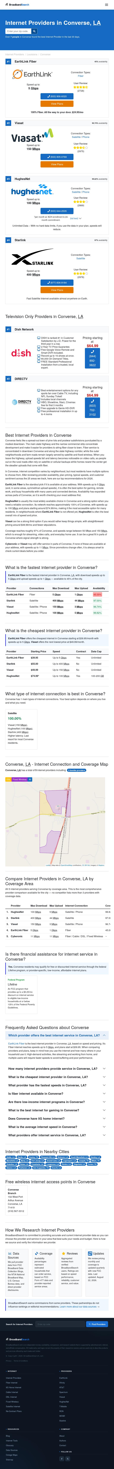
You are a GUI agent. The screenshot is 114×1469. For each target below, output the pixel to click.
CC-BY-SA (86, 865)
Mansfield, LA (12, 1160)
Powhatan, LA (24, 1167)
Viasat (10, 606)
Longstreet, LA (52, 1164)
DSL (9, 779)
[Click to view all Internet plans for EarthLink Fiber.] (32, 73)
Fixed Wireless (20, 779)
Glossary (10, 1445)
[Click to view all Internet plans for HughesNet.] (32, 190)
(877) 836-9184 (58, 282)
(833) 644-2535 (58, 211)
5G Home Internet (13, 1387)
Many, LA (24, 1160)
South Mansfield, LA (79, 1157)
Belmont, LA (63, 1157)
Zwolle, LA (22, 1157)
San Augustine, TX (41, 1167)
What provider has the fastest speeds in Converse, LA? (47, 1085)
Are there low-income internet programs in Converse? (46, 1102)
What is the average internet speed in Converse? (42, 1127)
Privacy (8, 1360)
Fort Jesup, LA (37, 1160)
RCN (61, 1411)
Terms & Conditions (21, 1360)
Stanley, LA (95, 1157)
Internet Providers (13, 1377)
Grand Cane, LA (53, 1160)
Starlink (11, 600)
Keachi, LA (56, 1167)
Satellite (76, 137)
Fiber (80, 76)
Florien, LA (66, 1164)
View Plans (57, 103)
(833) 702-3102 (92, 410)
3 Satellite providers (76, 770)
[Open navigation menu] (106, 4)
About (61, 1435)
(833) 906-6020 (58, 96)
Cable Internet (12, 1392)
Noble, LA (11, 1157)
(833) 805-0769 (58, 157)
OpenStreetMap (66, 865)
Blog (8, 1435)
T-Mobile (63, 1406)
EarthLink (63, 1377)
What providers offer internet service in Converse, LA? (47, 1135)
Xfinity (62, 1382)
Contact (62, 1445)
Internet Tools (12, 1440)
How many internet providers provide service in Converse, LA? (52, 1068)
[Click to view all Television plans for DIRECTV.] (21, 402)
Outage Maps (12, 1454)
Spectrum (63, 1392)
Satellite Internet (13, 1406)
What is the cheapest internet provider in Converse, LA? (48, 1077)
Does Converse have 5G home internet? (36, 1118)
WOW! (62, 1415)
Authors (62, 1440)
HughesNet (13, 612)
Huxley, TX (33, 1157)
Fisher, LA (24, 1164)
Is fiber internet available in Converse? (35, 1093)
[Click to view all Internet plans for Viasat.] (32, 135)
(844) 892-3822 (92, 360)
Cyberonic (17, 936)
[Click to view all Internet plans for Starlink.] (32, 256)
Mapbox (101, 865)
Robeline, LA (12, 1164)
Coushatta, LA (37, 1164)
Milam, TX (95, 1160)
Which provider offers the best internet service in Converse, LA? (54, 1035)
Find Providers (98, 1324)
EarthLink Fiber (15, 594)
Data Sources (12, 1450)
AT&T (61, 1387)
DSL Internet (11, 1396)
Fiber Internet (11, 1382)
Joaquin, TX (84, 1160)
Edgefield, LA (79, 1164)
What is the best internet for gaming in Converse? (43, 1110)
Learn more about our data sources (78, 1306)
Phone (85, 137)
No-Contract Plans (14, 1411)
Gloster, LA (11, 1167)
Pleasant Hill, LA (48, 1157)
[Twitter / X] (67, 1458)
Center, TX (92, 1164)
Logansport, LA (69, 1160)
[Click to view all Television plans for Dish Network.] (21, 352)
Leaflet (48, 865)
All (30, 779)
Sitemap (9, 1459)
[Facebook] (61, 1458)
